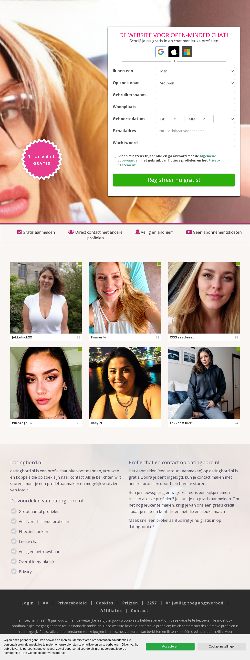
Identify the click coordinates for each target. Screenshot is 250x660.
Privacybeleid (72, 603)
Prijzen (130, 603)
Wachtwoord (125, 142)
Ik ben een (123, 70)
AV (45, 603)
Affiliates (111, 610)
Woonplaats (124, 106)
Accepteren (170, 646)
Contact (139, 610)
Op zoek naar (126, 82)
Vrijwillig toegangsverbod (194, 603)
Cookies (104, 603)
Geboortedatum (129, 118)
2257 (152, 603)
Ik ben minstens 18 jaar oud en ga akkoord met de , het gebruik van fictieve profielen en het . (169, 160)
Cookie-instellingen (222, 646)
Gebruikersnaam (129, 94)
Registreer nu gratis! (174, 179)
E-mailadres (124, 130)
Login (27, 603)
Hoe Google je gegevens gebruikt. (44, 653)
